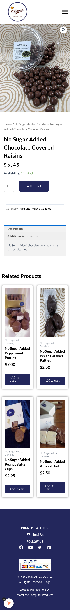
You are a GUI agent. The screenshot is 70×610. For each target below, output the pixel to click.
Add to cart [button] (52, 380)
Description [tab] (15, 228)
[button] (63, 29)
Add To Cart (14, 379)
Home (8, 124)
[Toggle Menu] (65, 12)
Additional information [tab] (22, 236)
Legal (48, 582)
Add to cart (34, 186)
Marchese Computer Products (35, 595)
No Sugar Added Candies (31, 124)
